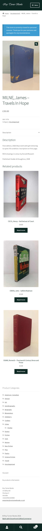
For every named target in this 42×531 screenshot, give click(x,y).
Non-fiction (9, 446)
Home (7, 13)
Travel (7, 461)
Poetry (7, 453)
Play (6, 450)
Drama (7, 432)
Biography (8, 410)
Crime (7, 424)
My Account (7, 527)
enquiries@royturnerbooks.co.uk (13, 500)
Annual (7, 399)
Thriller (9, 428)
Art (6, 402)
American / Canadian (12, 395)
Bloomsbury (9, 413)
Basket (32, 525)
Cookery (7, 420)
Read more (21, 230)
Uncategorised (15, 13)
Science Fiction (10, 457)
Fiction (7, 435)
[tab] (21, 132)
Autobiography (10, 406)
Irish (6, 439)
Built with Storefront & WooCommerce (16, 519)
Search (21, 527)
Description (6, 132)
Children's (8, 417)
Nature (7, 442)
